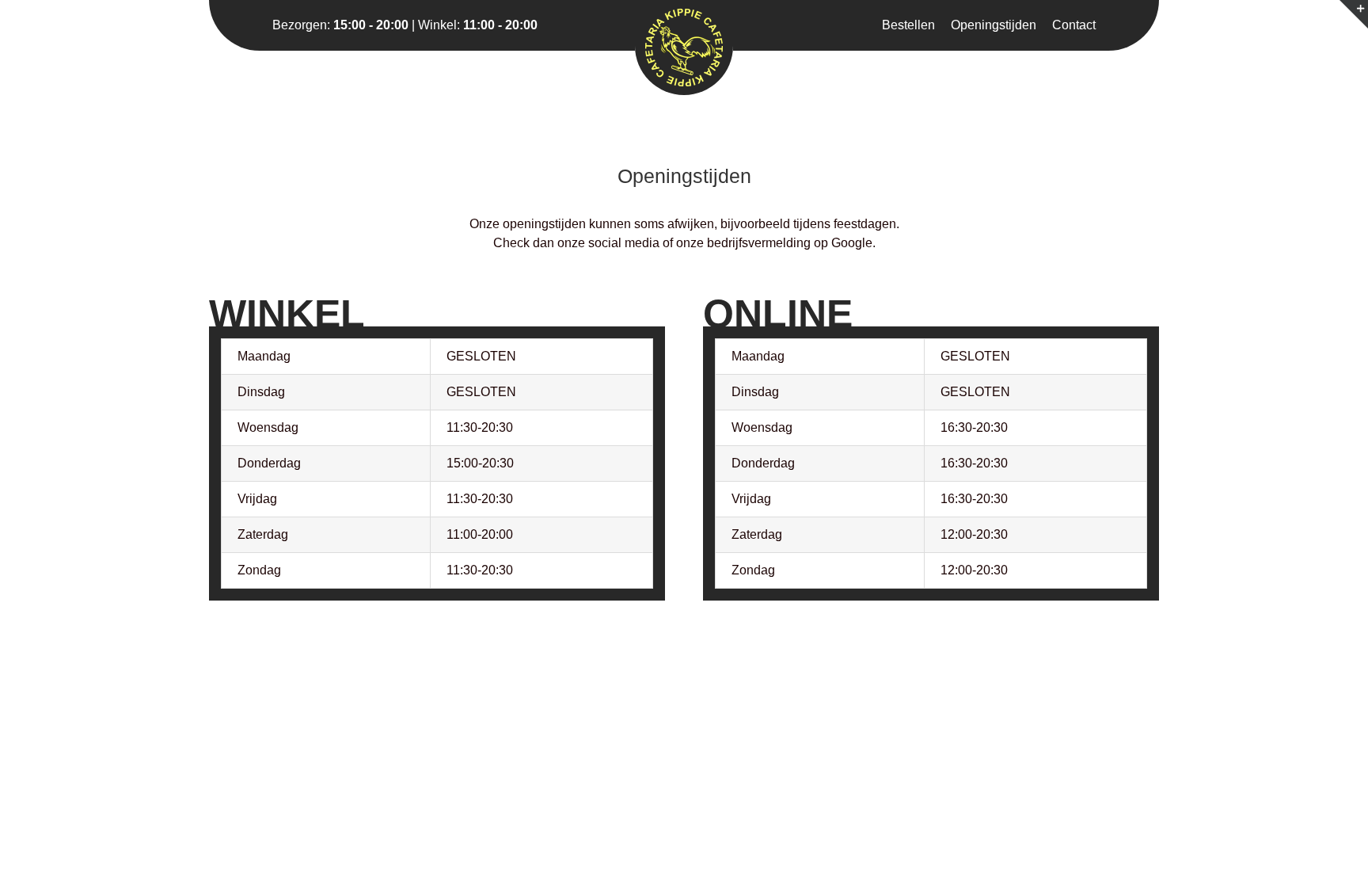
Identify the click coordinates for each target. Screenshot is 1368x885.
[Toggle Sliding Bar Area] (1354, 14)
